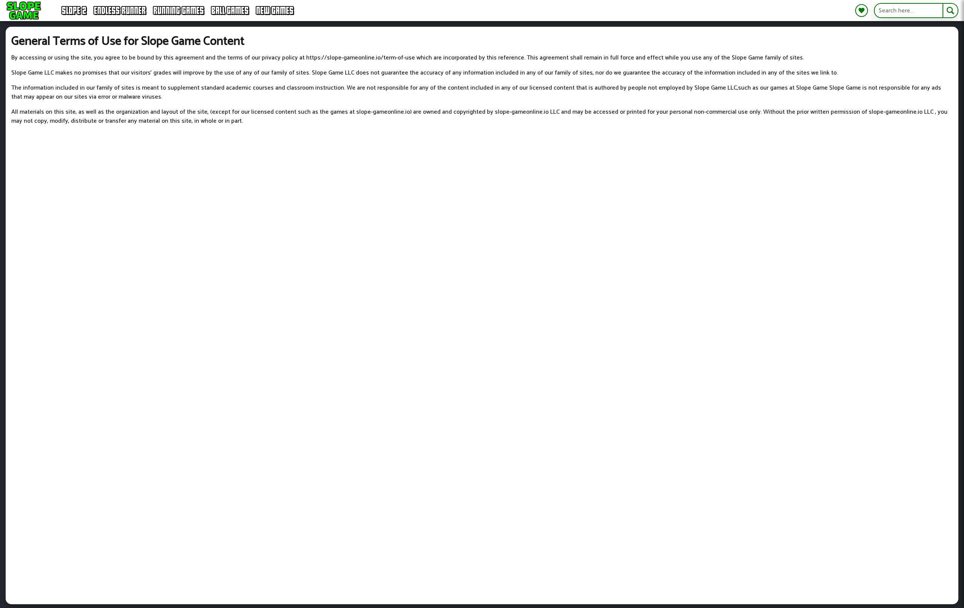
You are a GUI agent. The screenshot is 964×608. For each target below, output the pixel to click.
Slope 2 (74, 10)
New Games (275, 10)
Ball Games (230, 10)
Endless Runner (120, 10)
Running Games (179, 10)
